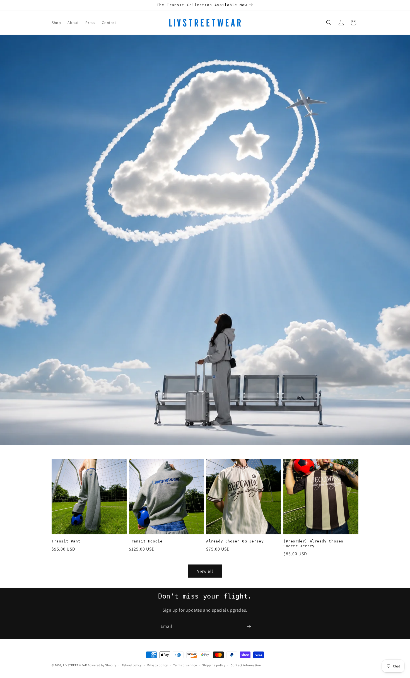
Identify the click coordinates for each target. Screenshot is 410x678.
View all (205, 571)
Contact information (246, 665)
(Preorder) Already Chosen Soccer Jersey (313, 543)
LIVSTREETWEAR (75, 665)
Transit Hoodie (145, 541)
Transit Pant (66, 541)
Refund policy (132, 665)
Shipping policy (213, 665)
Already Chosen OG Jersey (235, 541)
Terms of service (185, 665)
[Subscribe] (249, 626)
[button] (329, 22)
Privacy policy (157, 665)
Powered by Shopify (102, 665)
